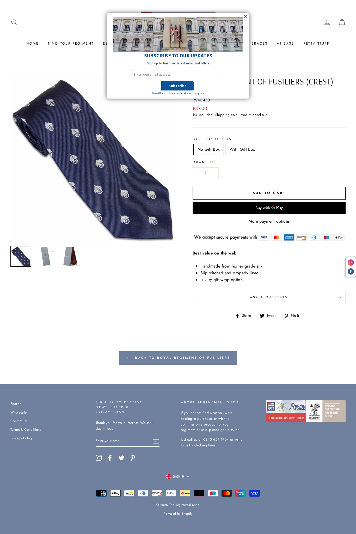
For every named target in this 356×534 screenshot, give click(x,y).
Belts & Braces (251, 43)
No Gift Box (209, 149)
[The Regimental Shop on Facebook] (110, 458)
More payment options (269, 221)
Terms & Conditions (25, 429)
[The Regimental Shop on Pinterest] (133, 458)
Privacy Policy (21, 438)
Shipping (222, 114)
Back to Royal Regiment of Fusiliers (181, 357)
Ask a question (269, 297)
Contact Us (18, 420)
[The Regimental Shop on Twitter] (121, 458)
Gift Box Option (212, 139)
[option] (92, 159)
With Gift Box (242, 149)
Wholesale (18, 412)
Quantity (204, 162)
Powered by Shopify (178, 513)
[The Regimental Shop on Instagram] (99, 458)
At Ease (285, 43)
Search (15, 403)
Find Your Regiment (71, 43)
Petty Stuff (316, 43)
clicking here (205, 445)
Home (32, 43)
